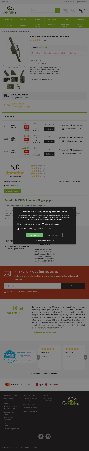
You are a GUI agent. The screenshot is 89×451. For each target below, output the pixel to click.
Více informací (58, 219)
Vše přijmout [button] (35, 235)
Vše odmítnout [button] (53, 235)
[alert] (44, 225)
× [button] (73, 209)
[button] (44, 240)
